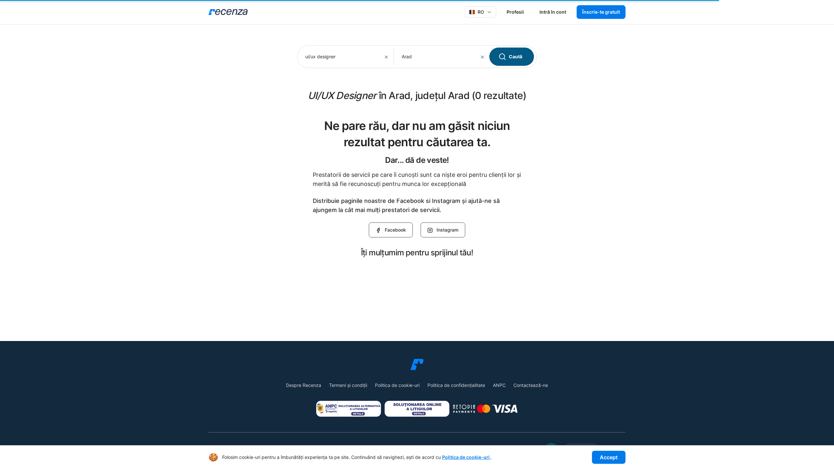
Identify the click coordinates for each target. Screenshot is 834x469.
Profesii (515, 12)
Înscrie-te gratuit (601, 12)
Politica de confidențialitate (456, 385)
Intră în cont (552, 12)
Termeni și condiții (348, 385)
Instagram (447, 230)
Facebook (395, 230)
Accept (609, 457)
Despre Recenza (303, 385)
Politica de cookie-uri (397, 385)
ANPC (499, 385)
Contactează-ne (530, 385)
